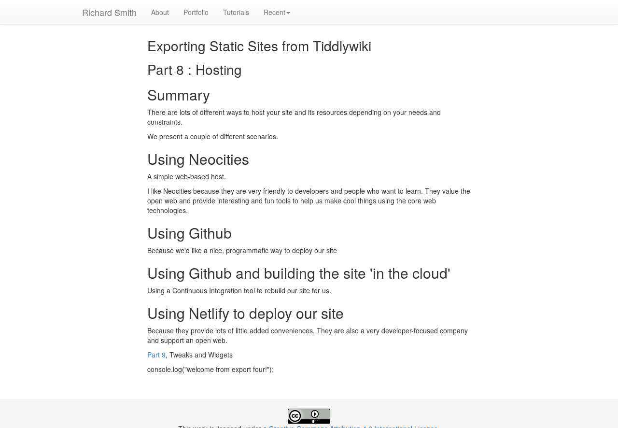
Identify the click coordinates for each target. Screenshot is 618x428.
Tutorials (236, 12)
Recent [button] (274, 12)
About (160, 12)
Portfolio (196, 12)
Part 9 (156, 354)
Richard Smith (109, 12)
